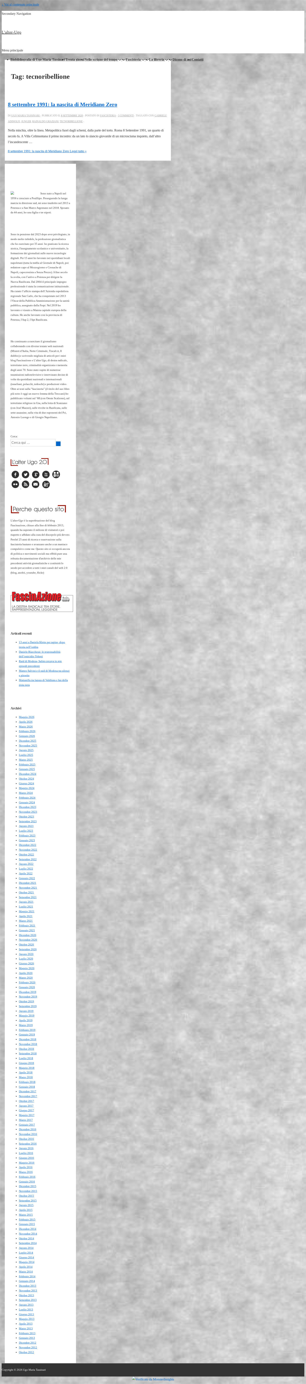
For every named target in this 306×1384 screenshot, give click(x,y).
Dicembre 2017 (27, 1091)
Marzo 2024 (26, 792)
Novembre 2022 (28, 849)
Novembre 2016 (28, 1134)
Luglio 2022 (26, 868)
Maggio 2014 (26, 1262)
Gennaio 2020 (27, 987)
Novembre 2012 (28, 1347)
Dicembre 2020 (27, 935)
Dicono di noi (182, 59)
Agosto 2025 (26, 750)
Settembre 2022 (28, 859)
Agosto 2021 (26, 901)
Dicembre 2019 (27, 992)
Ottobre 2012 (26, 1352)
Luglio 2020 (26, 958)
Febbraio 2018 (27, 1082)
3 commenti (126, 115)
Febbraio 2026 (27, 731)
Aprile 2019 (25, 1020)
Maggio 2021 (26, 911)
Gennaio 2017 (27, 1124)
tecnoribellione (71, 121)
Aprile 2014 (25, 1266)
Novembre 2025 (28, 745)
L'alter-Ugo (11, 32)
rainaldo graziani (45, 121)
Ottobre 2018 (26, 1048)
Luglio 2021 (26, 906)
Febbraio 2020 (27, 982)
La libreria (156, 59)
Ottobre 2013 (26, 1295)
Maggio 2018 (26, 1067)
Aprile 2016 (25, 1167)
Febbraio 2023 (27, 835)
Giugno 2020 (26, 963)
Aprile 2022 (25, 873)
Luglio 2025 (26, 754)
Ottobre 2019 (26, 1001)
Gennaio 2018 (27, 1086)
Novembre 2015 (28, 1191)
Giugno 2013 (26, 1314)
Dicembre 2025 (27, 740)
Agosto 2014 (26, 1247)
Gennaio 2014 (27, 1281)
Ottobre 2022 (26, 854)
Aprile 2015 (25, 1209)
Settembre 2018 (28, 1053)
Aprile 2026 (25, 721)
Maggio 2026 (26, 717)
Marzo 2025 (26, 759)
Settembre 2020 (28, 949)
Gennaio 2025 (27, 769)
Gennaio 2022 (27, 878)
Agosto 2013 (26, 1304)
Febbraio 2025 (27, 764)
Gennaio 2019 (27, 1034)
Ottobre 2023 (26, 816)
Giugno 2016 (26, 1157)
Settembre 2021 (28, 897)
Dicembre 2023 (27, 807)
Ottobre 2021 (26, 892)
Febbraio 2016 (27, 1176)
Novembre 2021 (28, 887)
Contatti (197, 59)
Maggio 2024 (26, 788)
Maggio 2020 (26, 968)
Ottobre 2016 (26, 1138)
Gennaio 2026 (27, 736)
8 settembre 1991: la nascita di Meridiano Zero (62, 104)
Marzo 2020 (26, 977)
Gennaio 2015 (27, 1224)
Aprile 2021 (25, 916)
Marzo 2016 (26, 1172)
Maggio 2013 (26, 1318)
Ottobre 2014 (26, 1238)
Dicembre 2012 (27, 1342)
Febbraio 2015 (27, 1219)
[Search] (58, 443)
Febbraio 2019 (27, 1029)
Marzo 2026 (26, 726)
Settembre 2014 (28, 1243)
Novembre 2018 (28, 1044)
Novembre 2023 (28, 811)
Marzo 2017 (26, 1119)
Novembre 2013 (28, 1290)
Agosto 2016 (26, 1148)
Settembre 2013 (28, 1299)
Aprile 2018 (25, 1072)
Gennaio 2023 (27, 840)
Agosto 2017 (26, 1105)
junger (26, 121)
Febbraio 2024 (27, 797)
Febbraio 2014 (27, 1276)
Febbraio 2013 (27, 1333)
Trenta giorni (74, 59)
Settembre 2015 (28, 1200)
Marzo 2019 (26, 1025)
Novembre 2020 (28, 939)
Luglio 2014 (26, 1252)
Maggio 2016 (26, 1162)
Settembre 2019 (28, 1006)
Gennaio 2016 (27, 1181)
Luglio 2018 (26, 1058)
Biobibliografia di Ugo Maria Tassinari (37, 59)
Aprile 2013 (25, 1323)
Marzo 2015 (26, 1214)
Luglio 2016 (26, 1153)
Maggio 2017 (26, 1115)
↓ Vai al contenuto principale (20, 4)
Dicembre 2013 (27, 1285)
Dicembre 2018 (27, 1039)
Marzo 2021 (26, 920)
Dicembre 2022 (27, 844)
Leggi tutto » (47, 151)
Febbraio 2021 (27, 925)
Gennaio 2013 (27, 1337)
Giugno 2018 (26, 1063)
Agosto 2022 (26, 863)
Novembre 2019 (28, 996)
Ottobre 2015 (26, 1195)
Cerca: (14, 436)
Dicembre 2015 (27, 1186)
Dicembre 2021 (27, 882)
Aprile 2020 (25, 973)
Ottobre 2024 (26, 778)
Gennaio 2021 (27, 930)
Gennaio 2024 (27, 802)
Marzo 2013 (26, 1328)
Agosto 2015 (26, 1205)
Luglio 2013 (26, 1309)
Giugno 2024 (26, 783)
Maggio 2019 (26, 1015)
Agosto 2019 (26, 1011)
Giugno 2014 (26, 1257)
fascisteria (108, 115)
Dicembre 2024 (27, 773)
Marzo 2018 (26, 1077)
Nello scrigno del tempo (101, 59)
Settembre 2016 (28, 1143)
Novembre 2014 (28, 1233)
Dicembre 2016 (27, 1129)
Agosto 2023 (26, 826)
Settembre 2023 (28, 821)
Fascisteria (133, 59)
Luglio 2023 (26, 830)
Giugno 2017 (26, 1110)
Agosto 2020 (26, 954)
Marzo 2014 (26, 1271)
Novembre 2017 (28, 1096)
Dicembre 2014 (27, 1228)
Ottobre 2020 (26, 944)
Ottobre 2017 (26, 1101)
